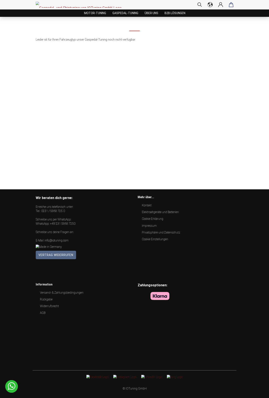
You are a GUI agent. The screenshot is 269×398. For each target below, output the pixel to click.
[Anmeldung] (220, 4)
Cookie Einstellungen (155, 239)
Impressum (149, 225)
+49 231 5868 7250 (62, 223)
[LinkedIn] (151, 376)
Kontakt (147, 205)
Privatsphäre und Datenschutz (161, 232)
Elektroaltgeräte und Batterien (160, 212)
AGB (42, 312)
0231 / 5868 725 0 (53, 211)
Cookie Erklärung (152, 218)
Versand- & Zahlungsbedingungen (61, 292)
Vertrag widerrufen (55, 255)
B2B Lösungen (175, 13)
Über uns (151, 13)
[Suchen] (199, 4)
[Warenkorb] (231, 4)
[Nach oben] (257, 392)
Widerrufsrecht (49, 306)
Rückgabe (46, 299)
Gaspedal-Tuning (125, 13)
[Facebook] (97, 376)
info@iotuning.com (57, 240)
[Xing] (175, 376)
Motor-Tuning (95, 13)
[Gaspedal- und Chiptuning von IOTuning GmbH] (80, 4)
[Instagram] (124, 376)
